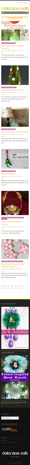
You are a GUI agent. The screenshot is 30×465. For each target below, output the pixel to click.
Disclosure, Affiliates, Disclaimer (9, 442)
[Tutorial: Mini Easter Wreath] (15, 328)
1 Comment (19, 92)
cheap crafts (12, 217)
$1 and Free (4, 43)
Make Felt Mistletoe (8, 174)
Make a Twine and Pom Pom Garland (14, 132)
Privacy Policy (4, 440)
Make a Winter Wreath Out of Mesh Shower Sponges (13, 402)
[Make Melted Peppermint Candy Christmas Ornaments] (15, 249)
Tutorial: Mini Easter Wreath (7, 352)
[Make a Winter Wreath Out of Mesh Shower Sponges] (15, 377)
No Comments (20, 50)
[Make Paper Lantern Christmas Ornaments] (15, 30)
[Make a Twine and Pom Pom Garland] (15, 117)
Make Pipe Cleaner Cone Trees (12, 90)
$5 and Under (5, 87)
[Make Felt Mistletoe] (15, 158)
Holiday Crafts (12, 43)
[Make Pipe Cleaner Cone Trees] (15, 75)
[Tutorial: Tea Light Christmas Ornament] (15, 203)
